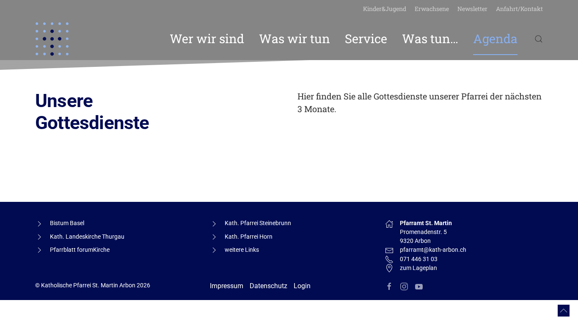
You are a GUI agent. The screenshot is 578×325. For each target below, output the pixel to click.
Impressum (226, 286)
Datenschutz (268, 286)
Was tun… (430, 38)
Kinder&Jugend (384, 9)
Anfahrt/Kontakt (519, 9)
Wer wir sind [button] (207, 38)
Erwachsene (432, 9)
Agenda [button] (495, 38)
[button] (538, 39)
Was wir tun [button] (294, 38)
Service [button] (366, 38)
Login (302, 286)
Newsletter (472, 9)
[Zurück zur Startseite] (52, 39)
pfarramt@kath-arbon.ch (433, 249)
